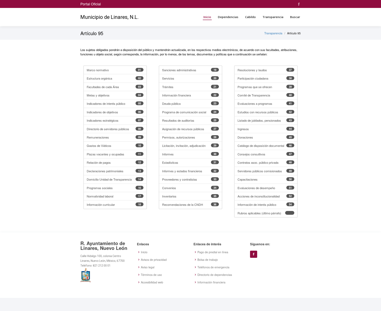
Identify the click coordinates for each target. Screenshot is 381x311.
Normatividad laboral (114, 196)
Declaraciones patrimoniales (114, 171)
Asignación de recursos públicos (189, 129)
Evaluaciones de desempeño (265, 188)
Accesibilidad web (152, 282)
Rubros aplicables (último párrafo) (259, 213)
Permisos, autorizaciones (189, 137)
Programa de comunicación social (189, 112)
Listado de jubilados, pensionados (265, 120)
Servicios (189, 78)
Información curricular (114, 204)
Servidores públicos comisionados (265, 171)
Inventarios (189, 196)
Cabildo (250, 17)
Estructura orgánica (114, 78)
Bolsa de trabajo (207, 259)
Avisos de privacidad (154, 259)
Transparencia (273, 17)
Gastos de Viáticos (114, 145)
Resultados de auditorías (189, 120)
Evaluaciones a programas (265, 103)
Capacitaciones (265, 179)
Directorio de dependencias (214, 274)
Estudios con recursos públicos (265, 112)
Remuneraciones (114, 137)
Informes (189, 154)
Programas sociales (114, 188)
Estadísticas (189, 162)
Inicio (207, 17)
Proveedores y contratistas (189, 179)
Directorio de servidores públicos (114, 129)
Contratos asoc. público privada (265, 162)
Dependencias (228, 17)
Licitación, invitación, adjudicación (189, 145)
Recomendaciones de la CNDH (189, 204)
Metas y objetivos (114, 95)
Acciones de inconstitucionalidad (265, 196)
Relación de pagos (114, 162)
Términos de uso (151, 274)
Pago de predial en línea (212, 252)
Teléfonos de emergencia (213, 267)
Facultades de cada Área (114, 87)
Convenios (189, 188)
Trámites (189, 87)
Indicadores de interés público (114, 103)
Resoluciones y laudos (265, 70)
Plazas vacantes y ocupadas (114, 154)
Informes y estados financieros (189, 171)
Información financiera (189, 95)
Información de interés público (265, 204)
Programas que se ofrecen (265, 87)
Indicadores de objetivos (114, 112)
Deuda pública (189, 103)
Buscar (295, 17)
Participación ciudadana (265, 78)
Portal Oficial (90, 3)
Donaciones (265, 137)
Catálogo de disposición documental (265, 145)
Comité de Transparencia (265, 95)
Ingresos (265, 129)
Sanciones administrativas (189, 70)
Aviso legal (147, 267)
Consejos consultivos (265, 154)
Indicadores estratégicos (114, 120)
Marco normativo (114, 70)
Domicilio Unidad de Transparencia (114, 179)
